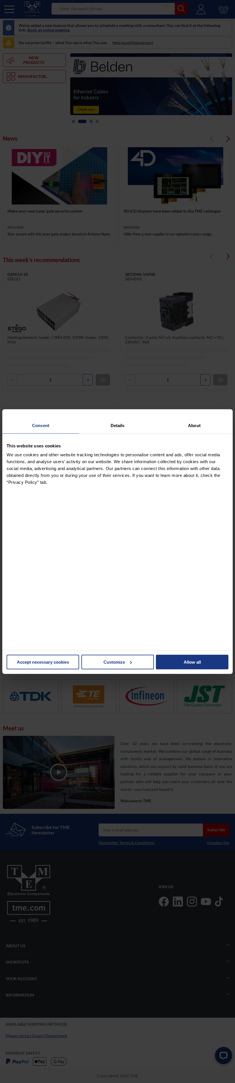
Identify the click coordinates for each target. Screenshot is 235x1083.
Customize (114, 661)
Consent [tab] (40, 425)
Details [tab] (118, 425)
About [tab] (194, 425)
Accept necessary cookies (43, 661)
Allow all (192, 661)
